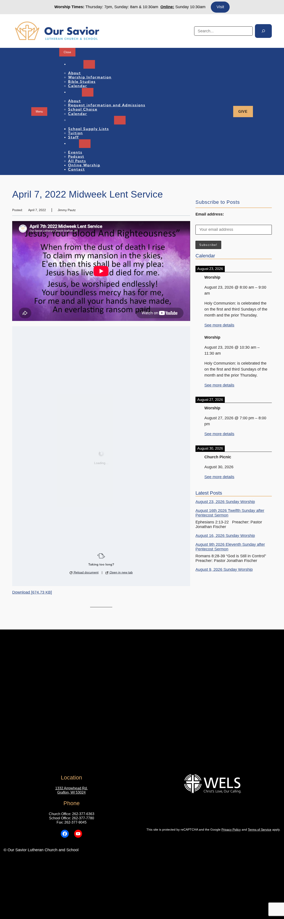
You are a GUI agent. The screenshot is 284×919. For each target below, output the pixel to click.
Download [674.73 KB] (32, 592)
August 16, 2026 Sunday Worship (225, 535)
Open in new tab (121, 572)
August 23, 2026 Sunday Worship (225, 501)
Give (243, 111)
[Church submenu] (89, 64)
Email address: (209, 214)
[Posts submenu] (85, 143)
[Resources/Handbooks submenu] (120, 120)
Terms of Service (259, 829)
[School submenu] (87, 92)
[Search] (263, 31)
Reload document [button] (86, 572)
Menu (39, 111)
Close (67, 52)
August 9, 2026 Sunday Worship (224, 569)
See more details (219, 325)
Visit (220, 7)
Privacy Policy (231, 829)
